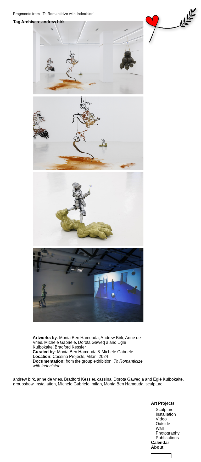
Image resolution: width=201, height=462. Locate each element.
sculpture (154, 384)
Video (161, 419)
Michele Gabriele (60, 342)
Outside (163, 423)
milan (97, 384)
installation (46, 384)
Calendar (160, 442)
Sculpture (165, 409)
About (157, 447)
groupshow (23, 384)
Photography (168, 433)
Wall (160, 428)
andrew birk (24, 379)
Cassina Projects (68, 356)
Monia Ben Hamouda (79, 337)
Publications (167, 438)
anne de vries (49, 379)
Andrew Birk (111, 337)
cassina (104, 379)
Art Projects (163, 403)
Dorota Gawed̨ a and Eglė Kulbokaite (148, 379)
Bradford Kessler (70, 347)
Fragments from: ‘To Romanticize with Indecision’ (53, 14)
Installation (166, 414)
